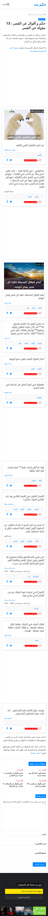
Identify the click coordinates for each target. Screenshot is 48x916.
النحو (33, 369)
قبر (29, 576)
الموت (36, 509)
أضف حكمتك (35, 753)
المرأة (36, 608)
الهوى (26, 343)
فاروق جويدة (8, 718)
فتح (28, 308)
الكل (33, 308)
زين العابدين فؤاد (9, 504)
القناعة (39, 397)
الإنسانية (36, 576)
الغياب (15, 541)
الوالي (29, 509)
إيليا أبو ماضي (8, 475)
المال (39, 308)
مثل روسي (7, 303)
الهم (40, 480)
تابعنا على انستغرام (30, 160)
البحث (34, 480)
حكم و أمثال (32, 14)
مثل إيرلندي (7, 363)
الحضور (29, 541)
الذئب (37, 197)
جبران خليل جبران (9, 568)
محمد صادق (7, 635)
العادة (39, 369)
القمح (22, 509)
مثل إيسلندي (8, 392)
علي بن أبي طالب (9, 150)
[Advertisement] (24, 80)
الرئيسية (41, 14)
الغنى (33, 343)
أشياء (37, 640)
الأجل (37, 541)
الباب (15, 509)
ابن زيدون (7, 338)
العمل (39, 155)
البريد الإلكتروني (40, 844)
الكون (22, 541)
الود (20, 343)
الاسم (43, 834)
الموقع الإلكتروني (40, 853)
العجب (29, 197)
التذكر (39, 343)
